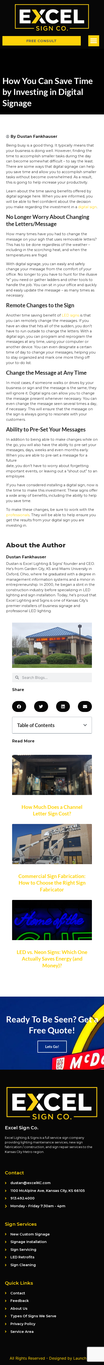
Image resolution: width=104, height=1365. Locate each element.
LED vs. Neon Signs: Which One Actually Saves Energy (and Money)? (52, 958)
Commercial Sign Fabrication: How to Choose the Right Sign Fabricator (52, 882)
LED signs (70, 315)
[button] (93, 40)
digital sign (87, 207)
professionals (18, 515)
